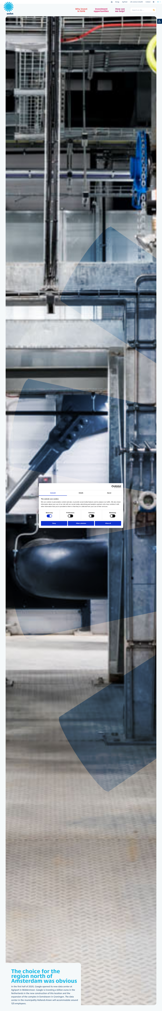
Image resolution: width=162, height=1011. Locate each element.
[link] (159, 21)
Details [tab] (81, 493)
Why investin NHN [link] (81, 10)
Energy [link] (117, 2)
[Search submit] (154, 10)
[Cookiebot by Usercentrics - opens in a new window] (113, 486)
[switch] (70, 515)
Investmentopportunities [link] (101, 10)
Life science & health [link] (136, 2)
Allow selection (81, 523)
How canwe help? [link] (120, 10)
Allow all (108, 523)
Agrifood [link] (124, 2)
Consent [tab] (53, 493)
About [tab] (109, 493)
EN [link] (158, 2)
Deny (54, 523)
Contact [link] (148, 2)
